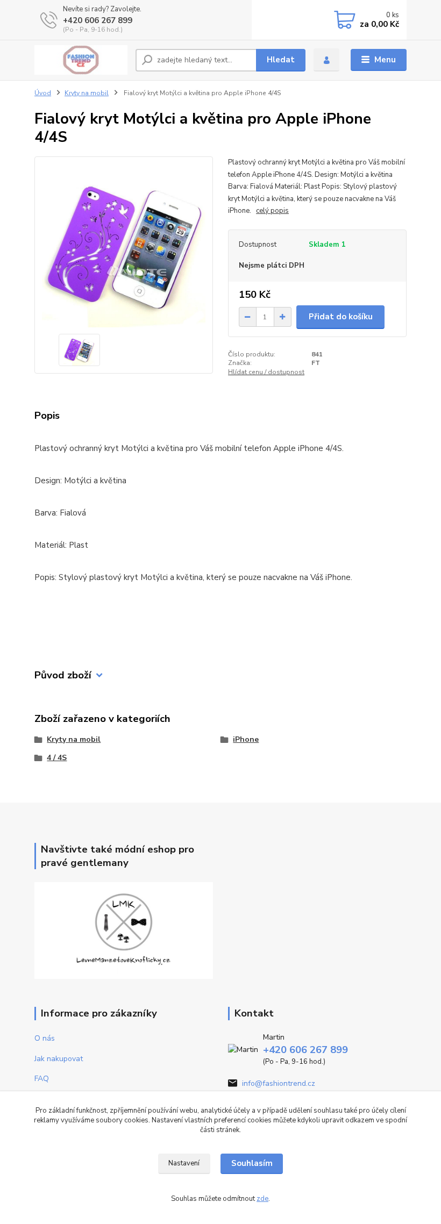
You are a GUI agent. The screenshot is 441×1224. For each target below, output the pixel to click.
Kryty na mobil (87, 93)
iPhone (246, 739)
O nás (44, 1038)
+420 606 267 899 (97, 20)
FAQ (41, 1078)
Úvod (42, 93)
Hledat (281, 59)
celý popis (272, 211)
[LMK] (123, 930)
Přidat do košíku (341, 316)
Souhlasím (252, 1163)
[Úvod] (80, 60)
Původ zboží (62, 675)
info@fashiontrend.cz (278, 1083)
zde (262, 1199)
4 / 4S (57, 758)
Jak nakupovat (58, 1059)
